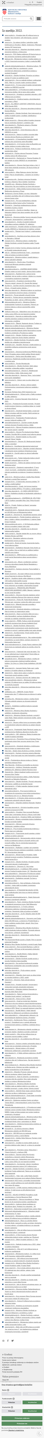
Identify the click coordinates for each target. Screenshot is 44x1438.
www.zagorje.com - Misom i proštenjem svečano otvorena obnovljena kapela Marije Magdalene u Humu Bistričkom (21, 564)
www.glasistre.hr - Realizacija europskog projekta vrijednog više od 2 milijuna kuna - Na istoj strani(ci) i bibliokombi (22, 1060)
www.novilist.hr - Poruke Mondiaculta (17, 363)
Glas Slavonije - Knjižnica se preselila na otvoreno (21, 765)
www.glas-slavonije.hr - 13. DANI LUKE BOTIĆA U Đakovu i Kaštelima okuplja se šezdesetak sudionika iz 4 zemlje (23, 493)
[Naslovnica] (22, 12)
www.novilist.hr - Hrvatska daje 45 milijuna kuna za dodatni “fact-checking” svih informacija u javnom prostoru (22, 37)
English (39, 2)
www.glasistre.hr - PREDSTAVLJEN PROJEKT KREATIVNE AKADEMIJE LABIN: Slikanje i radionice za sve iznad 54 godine (22, 590)
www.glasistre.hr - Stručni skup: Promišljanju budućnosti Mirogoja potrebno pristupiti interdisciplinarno (20, 264)
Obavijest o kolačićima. (16, 1430)
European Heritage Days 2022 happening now (20, 392)
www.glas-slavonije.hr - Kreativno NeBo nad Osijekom (23, 817)
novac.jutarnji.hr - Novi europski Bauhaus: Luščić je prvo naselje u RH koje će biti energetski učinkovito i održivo (22, 949)
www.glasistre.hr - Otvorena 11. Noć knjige (19, 866)
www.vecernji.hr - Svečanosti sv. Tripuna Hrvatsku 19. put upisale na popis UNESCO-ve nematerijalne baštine (23, 160)
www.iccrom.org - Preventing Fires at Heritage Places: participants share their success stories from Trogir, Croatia (23, 741)
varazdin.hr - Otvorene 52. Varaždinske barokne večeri (23, 515)
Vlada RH (5, 1380)
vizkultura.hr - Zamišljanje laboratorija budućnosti (21, 446)
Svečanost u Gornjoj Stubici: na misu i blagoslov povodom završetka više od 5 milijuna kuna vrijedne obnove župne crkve (22, 196)
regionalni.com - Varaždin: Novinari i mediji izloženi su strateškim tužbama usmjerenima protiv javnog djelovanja (23, 347)
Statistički (6, 1407)
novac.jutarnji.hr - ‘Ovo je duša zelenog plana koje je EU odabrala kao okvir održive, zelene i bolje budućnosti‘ (22, 1270)
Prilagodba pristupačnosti (33, 4)
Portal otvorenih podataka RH (12, 1372)
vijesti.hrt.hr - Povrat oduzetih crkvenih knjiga (20, 295)
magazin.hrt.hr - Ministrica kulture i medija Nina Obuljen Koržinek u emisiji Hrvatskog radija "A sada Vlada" (22, 243)
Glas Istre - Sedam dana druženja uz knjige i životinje (23, 751)
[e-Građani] (11, 2)
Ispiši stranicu (3, 1341)
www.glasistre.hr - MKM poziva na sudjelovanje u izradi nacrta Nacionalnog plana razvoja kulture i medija (21, 557)
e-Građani (5, 1367)
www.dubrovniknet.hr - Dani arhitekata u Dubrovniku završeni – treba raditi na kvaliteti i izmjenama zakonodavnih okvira (22, 885)
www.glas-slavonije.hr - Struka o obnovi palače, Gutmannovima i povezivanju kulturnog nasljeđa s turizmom (21, 387)
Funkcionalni (7, 1399)
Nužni (4, 1390)
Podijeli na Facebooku (8, 1341)
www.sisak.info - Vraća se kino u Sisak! (18, 999)
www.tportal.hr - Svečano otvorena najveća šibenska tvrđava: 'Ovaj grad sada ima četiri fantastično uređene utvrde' (23, 755)
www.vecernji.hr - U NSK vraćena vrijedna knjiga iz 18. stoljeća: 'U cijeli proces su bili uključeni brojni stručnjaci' (23, 1190)
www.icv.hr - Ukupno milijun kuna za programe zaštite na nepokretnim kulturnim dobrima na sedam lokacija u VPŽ (23, 725)
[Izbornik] (38, 18)
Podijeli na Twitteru (12, 1341)
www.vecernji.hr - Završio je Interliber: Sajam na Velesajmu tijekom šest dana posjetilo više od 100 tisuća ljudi (21, 212)
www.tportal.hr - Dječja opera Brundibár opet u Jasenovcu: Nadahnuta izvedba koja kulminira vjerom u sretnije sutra (23, 359)
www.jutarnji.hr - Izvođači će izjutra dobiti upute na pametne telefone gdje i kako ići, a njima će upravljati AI (22, 1145)
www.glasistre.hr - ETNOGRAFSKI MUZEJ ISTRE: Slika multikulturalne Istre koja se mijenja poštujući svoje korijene (22, 892)
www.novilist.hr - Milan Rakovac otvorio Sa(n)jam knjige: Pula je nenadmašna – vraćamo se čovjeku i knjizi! (22, 174)
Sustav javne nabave (9, 1360)
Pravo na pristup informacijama (12, 1358)
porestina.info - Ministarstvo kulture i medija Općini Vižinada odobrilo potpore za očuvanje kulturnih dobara (22, 701)
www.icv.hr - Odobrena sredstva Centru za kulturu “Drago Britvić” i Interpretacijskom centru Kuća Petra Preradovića (22, 1102)
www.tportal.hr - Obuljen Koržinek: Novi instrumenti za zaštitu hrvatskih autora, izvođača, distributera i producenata (23, 115)
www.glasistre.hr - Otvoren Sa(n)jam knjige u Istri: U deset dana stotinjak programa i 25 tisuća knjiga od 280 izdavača (22, 167)
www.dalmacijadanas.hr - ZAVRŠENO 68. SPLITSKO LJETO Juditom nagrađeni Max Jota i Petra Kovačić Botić (22, 500)
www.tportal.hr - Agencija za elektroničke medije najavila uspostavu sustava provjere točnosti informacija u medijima (21, 318)
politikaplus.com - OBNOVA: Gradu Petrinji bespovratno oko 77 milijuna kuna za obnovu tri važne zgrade (23, 694)
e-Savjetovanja (7, 1369)
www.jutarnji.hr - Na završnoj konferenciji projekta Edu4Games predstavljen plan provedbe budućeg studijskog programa (21, 965)
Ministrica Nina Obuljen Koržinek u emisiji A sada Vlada (23, 944)
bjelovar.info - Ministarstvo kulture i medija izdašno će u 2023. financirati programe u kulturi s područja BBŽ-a (23, 61)
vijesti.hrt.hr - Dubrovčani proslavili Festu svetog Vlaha (23, 1209)
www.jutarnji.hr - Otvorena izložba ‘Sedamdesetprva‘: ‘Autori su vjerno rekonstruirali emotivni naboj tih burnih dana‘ (22, 1291)
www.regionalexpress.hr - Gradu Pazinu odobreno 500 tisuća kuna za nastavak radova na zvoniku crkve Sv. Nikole (23, 647)
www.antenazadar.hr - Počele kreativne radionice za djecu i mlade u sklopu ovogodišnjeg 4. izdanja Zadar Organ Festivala (23, 519)
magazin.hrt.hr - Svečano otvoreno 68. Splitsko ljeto (22, 677)
